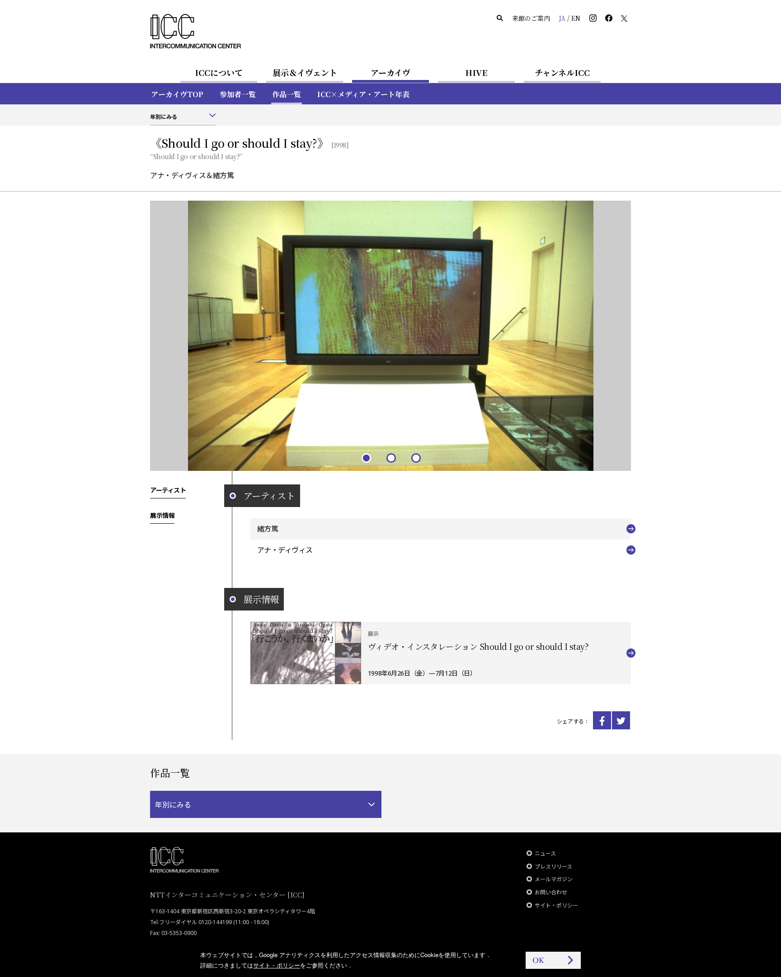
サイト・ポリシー (556, 905)
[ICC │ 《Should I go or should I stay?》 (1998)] (602, 720)
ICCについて (219, 72)
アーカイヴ (390, 72)
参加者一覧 (238, 94)
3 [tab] (415, 457)
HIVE (476, 72)
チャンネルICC (562, 72)
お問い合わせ (551, 892)
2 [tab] (390, 457)
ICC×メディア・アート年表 (363, 94)
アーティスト (168, 489)
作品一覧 (286, 94)
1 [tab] (366, 457)
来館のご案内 (531, 18)
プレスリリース (553, 866)
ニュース (545, 853)
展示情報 (162, 515)
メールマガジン (554, 879)
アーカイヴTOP (177, 94)
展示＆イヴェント (305, 72)
